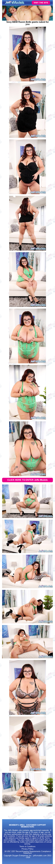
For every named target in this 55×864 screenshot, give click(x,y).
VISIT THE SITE (41, 3)
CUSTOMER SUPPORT (36, 825)
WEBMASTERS (27, 827)
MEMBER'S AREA (17, 825)
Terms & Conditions (27, 847)
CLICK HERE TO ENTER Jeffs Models (27, 480)
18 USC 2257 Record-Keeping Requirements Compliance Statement (27, 852)
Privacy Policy (27, 849)
